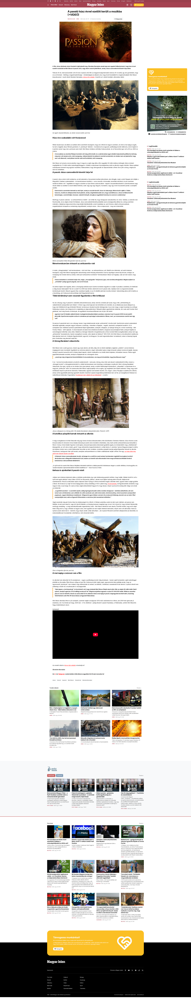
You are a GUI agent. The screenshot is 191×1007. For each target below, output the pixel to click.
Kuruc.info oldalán (70, 665)
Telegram (61, 674)
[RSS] (60, 1)
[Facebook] (48, 1)
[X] (53, 1)
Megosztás (119, 19)
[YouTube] (50, 1)
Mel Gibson (71, 680)
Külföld (75, 1)
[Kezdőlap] (95, 4)
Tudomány (113, 1)
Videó (80, 1)
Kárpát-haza (67, 985)
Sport (108, 1)
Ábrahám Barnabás (87, 680)
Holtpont (66, 977)
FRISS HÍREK (54, 4)
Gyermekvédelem (87, 1)
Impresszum (50, 970)
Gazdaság (99, 1)
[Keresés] (131, 5)
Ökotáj (118, 1)
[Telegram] (55, 1)
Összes (138, 688)
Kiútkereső (129, 1)
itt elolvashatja (112, 483)
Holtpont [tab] (59, 775)
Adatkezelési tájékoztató (130, 994)
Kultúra (104, 1)
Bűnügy (94, 1)
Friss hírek (49, 977)
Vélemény (66, 1)
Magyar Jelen (71, 19)
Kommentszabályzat (118, 994)
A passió (64, 680)
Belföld (71, 1)
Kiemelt (61, 4)
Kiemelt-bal (78, 680)
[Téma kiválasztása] (127, 5)
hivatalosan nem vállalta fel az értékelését (88, 375)
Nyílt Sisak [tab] (51, 775)
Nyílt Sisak (74, 4)
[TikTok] (57, 1)
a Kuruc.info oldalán (89, 77)
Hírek (77, 19)
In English (123, 1)
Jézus (54, 680)
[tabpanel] (95, 795)
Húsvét (59, 680)
